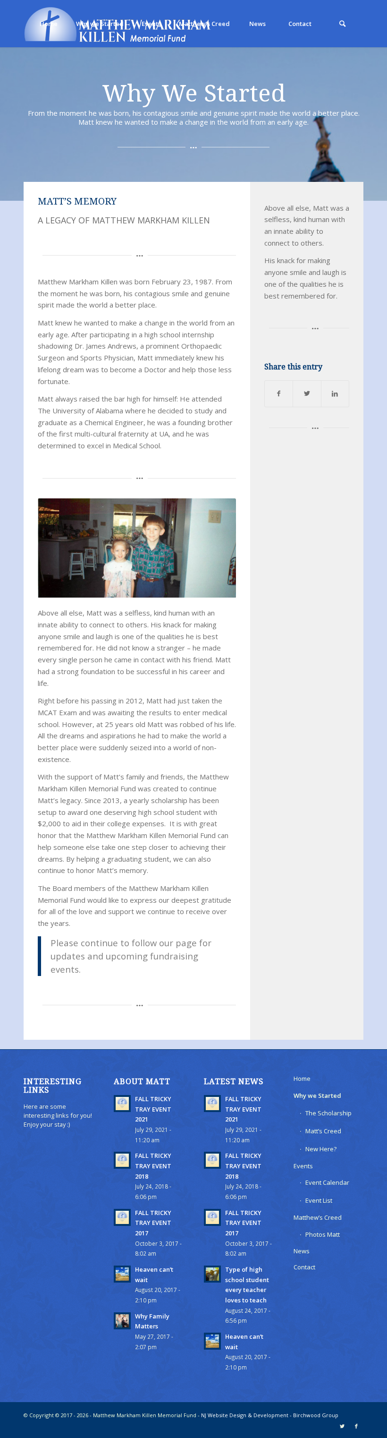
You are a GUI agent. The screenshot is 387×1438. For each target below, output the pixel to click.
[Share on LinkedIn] (335, 394)
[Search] (342, 23)
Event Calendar (327, 1182)
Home (302, 1078)
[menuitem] (48, 23)
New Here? (321, 1149)
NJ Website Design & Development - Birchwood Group (269, 1415)
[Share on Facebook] (279, 394)
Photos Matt (322, 1234)
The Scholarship (328, 1113)
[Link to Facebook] (356, 1426)
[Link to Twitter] (342, 1426)
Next (215, 548)
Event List (318, 1200)
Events (303, 1166)
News (302, 1251)
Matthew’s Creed (318, 1217)
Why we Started (317, 1095)
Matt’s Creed (323, 1131)
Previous (59, 548)
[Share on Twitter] (306, 394)
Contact (304, 1267)
